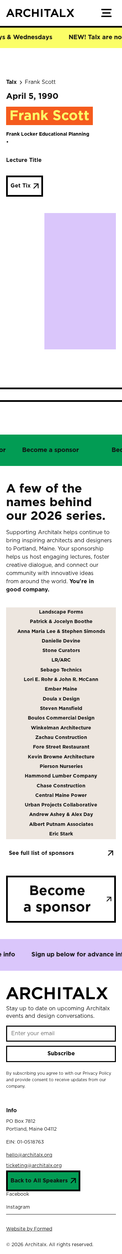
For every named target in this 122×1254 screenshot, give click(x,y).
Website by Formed (29, 1229)
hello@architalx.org (29, 1155)
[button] (106, 12)
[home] (51, 13)
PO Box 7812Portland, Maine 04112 (31, 1125)
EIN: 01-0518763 (25, 1142)
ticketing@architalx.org (34, 1165)
